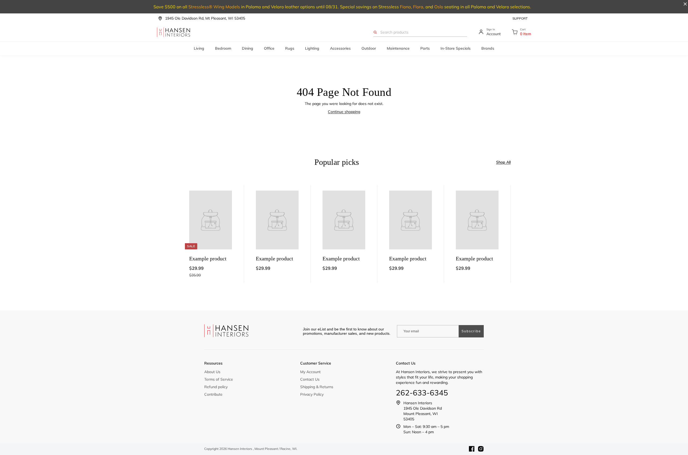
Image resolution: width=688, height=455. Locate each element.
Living (199, 48)
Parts (425, 48)
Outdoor (368, 48)
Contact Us (310, 379)
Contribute (213, 394)
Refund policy (216, 386)
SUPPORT (520, 18)
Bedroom (223, 48)
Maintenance (398, 48)
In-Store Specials (455, 48)
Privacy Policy (312, 394)
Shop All (503, 162)
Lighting (312, 48)
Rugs (289, 48)
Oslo (438, 6)
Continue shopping (344, 111)
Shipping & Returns (316, 386)
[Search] (375, 32)
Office (269, 48)
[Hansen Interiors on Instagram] (481, 449)
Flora (418, 6)
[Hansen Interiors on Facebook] (472, 449)
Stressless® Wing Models (214, 6)
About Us (212, 371)
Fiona (405, 6)
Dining (247, 48)
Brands (487, 48)
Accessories (340, 48)
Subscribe (471, 331)
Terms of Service (218, 379)
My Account (310, 371)
